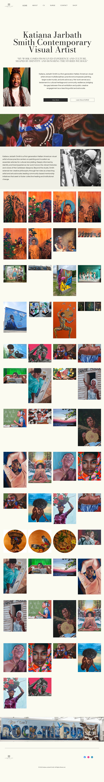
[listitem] (64, 466)
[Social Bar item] (85, 757)
